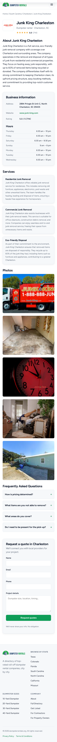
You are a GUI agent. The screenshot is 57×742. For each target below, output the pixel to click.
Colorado (35, 661)
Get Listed (35, 708)
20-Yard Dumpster (11, 703)
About (33, 699)
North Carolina (37, 676)
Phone (8, 581)
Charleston (27, 14)
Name (8, 558)
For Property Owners (40, 718)
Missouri (34, 685)
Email (8, 569)
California (35, 680)
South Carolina (15, 14)
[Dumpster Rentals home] (15, 4)
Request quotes (29, 618)
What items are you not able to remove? (25, 505)
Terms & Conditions (24, 736)
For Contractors (38, 713)
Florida (34, 666)
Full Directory (36, 703)
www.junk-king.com (28, 113)
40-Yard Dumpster (11, 713)
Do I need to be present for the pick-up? (25, 527)
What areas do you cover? (18, 516)
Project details (12, 593)
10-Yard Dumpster (11, 699)
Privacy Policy (8, 736)
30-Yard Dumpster (11, 708)
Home (5, 14)
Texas (33, 657)
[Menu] (51, 4)
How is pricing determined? (19, 494)
